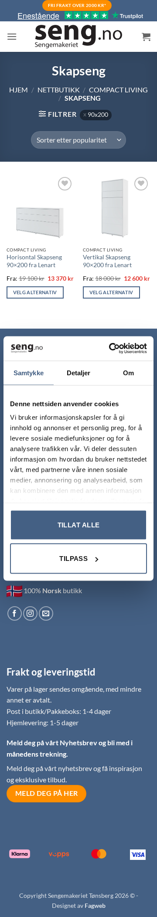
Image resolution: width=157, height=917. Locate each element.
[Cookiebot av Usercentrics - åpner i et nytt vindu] (111, 348)
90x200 (98, 114)
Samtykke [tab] (29, 372)
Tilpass (73, 558)
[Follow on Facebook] (14, 613)
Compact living (118, 89)
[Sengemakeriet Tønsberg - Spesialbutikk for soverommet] (78, 37)
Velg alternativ (35, 292)
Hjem (18, 89)
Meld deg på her (46, 793)
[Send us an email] (46, 613)
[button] (12, 36)
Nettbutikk (59, 89)
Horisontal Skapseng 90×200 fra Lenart (34, 261)
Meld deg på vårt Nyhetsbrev (53, 742)
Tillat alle (79, 524)
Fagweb (95, 905)
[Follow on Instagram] (30, 613)
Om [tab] (128, 372)
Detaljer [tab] (79, 372)
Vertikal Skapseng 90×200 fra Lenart (107, 261)
